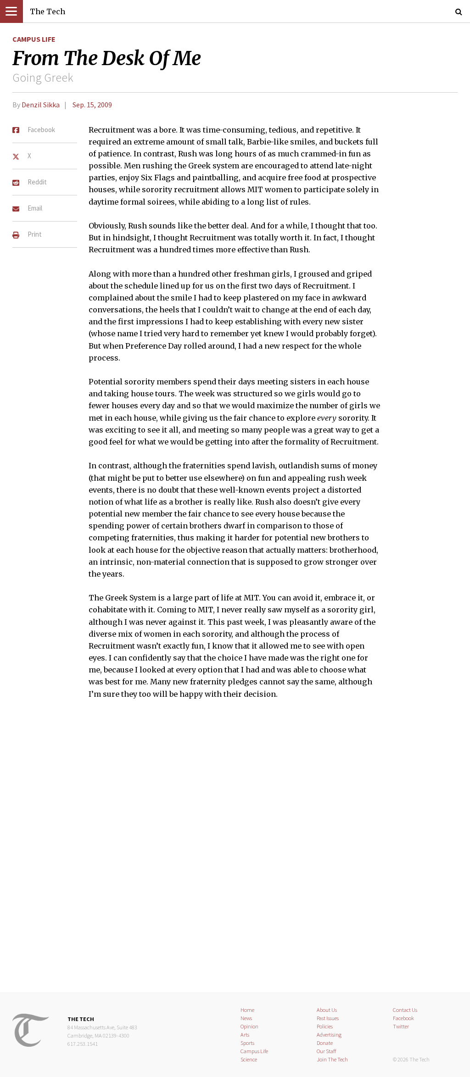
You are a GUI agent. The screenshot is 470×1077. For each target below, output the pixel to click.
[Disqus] (235, 851)
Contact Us (405, 1009)
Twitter (401, 1026)
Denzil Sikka (41, 104)
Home (247, 1009)
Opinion (249, 1026)
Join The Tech (332, 1059)
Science (249, 1059)
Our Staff (326, 1051)
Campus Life (34, 39)
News (246, 1018)
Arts (245, 1034)
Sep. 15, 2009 (92, 104)
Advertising (329, 1034)
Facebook (403, 1018)
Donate (325, 1042)
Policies (325, 1026)
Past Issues (328, 1018)
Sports (247, 1042)
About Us (327, 1009)
